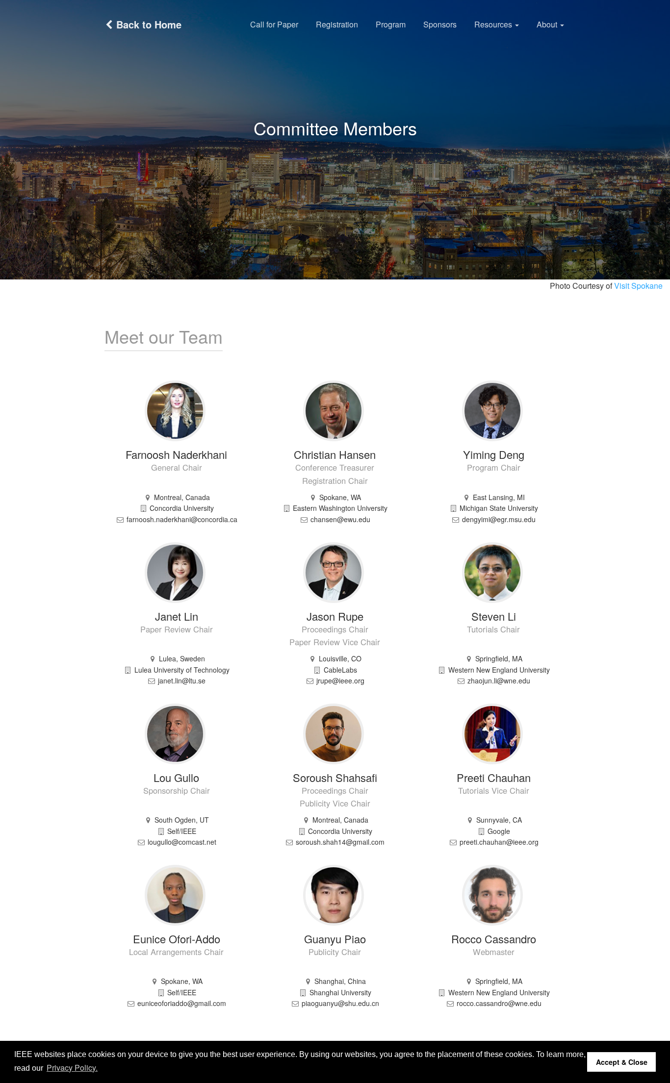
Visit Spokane (638, 285)
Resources (494, 24)
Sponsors (440, 24)
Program (391, 24)
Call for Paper (274, 24)
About (548, 24)
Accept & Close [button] (621, 1062)
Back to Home (147, 24)
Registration (337, 24)
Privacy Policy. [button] (72, 1067)
